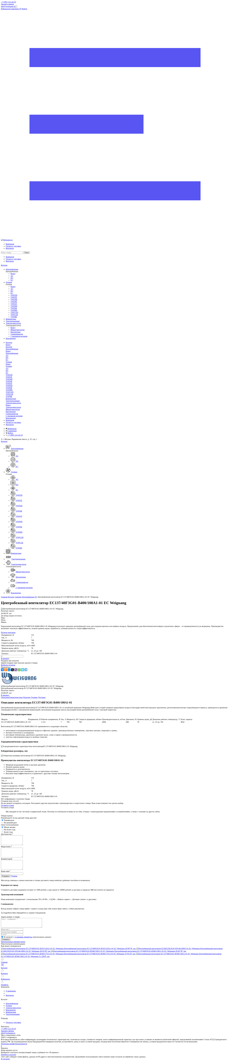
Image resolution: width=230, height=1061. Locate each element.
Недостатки (6, 847)
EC (36, 597)
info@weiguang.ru (8, 6)
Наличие (26, 697)
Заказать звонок (7, 4)
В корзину (5, 659)
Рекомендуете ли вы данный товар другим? (19, 818)
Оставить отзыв (7, 805)
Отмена (14, 876)
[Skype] (22, 669)
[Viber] (15, 669)
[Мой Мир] (9, 669)
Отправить (6, 876)
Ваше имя (5, 871)
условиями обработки (23, 937)
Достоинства (7, 834)
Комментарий (6, 859)
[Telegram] (25, 669)
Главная (4, 597)
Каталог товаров (14, 597)
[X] (12, 669)
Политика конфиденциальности (14, 1044)
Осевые (9, 366)
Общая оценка (7, 816)
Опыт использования (9, 825)
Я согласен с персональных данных (27, 937)
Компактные (11, 1012)
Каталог (4, 265)
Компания (10, 244)
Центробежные (12, 353)
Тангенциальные (13, 1014)
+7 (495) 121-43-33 (8, 2)
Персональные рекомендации (13, 942)
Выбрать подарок (8, 665)
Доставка (42, 697)
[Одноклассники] (5, 669)
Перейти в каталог (8, 1055)
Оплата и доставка (13, 246)
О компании (11, 991)
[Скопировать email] (16, 6)
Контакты (10, 248)
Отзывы (34, 697)
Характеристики (16, 697)
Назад (13, 274)
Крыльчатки (11, 1010)
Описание (5, 697)
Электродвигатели (13, 407)
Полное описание (8, 632)
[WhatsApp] (19, 669)
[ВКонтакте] (2, 669)
